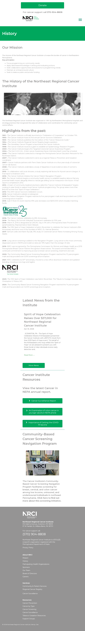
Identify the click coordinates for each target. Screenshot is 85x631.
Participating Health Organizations (36, 564)
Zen (37, 624)
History (25, 561)
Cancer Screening (29, 609)
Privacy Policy (28, 548)
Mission (25, 558)
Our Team (26, 570)
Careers (25, 577)
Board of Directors (30, 573)
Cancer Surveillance (30, 594)
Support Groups (29, 619)
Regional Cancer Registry (32, 589)
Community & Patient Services (34, 586)
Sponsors (26, 567)
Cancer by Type (29, 606)
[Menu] (80, 20)
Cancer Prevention (30, 603)
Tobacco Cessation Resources (34, 616)
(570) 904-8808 (34, 534)
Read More (29, 355)
